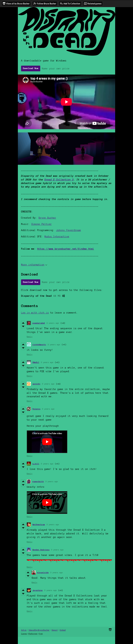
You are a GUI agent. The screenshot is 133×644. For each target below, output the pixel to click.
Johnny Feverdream (68, 230)
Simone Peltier (41, 224)
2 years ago (53, 323)
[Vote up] (23, 323)
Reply (29, 337)
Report (55, 630)
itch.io (23, 630)
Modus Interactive (56, 236)
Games (24, 633)
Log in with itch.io (35, 312)
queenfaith (38, 481)
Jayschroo (37, 590)
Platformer (32, 633)
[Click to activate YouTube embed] (47, 441)
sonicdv (36, 384)
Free (41, 633)
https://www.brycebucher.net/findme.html (65, 249)
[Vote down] (23, 326)
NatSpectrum (38, 524)
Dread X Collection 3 (59, 179)
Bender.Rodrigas (40, 550)
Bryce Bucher (47, 217)
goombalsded (38, 323)
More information (32, 264)
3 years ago (47, 362)
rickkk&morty (39, 344)
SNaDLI (35, 362)
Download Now (30, 68)
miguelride (43, 572)
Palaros (36, 409)
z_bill (35, 464)
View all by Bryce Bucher (39, 630)
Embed (63, 630)
